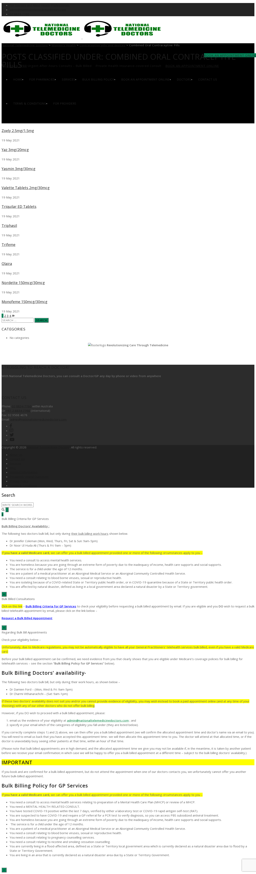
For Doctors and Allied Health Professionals (40, 5)
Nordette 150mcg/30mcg (23, 282)
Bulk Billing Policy (98, 79)
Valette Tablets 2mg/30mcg (26, 187)
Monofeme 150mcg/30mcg (24, 301)
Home (17, 79)
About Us (16, 455)
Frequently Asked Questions (29, 477)
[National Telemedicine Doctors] (82, 37)
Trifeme (8, 244)
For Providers (64, 103)
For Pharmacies (42, 79)
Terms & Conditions (29, 103)
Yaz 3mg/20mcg (15, 149)
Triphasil (9, 225)
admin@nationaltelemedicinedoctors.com (38, 10)
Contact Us (207, 79)
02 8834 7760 (19, 14)
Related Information (23, 472)
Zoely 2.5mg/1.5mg (18, 130)
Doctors (184, 79)
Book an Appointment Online (192, 66)
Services (68, 79)
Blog (13, 468)
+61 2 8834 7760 (18, 411)
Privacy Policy (19, 481)
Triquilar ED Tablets (19, 206)
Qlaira (7, 263)
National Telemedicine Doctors (48, 447)
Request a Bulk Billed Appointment (27, 618)
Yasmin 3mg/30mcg (18, 168)
